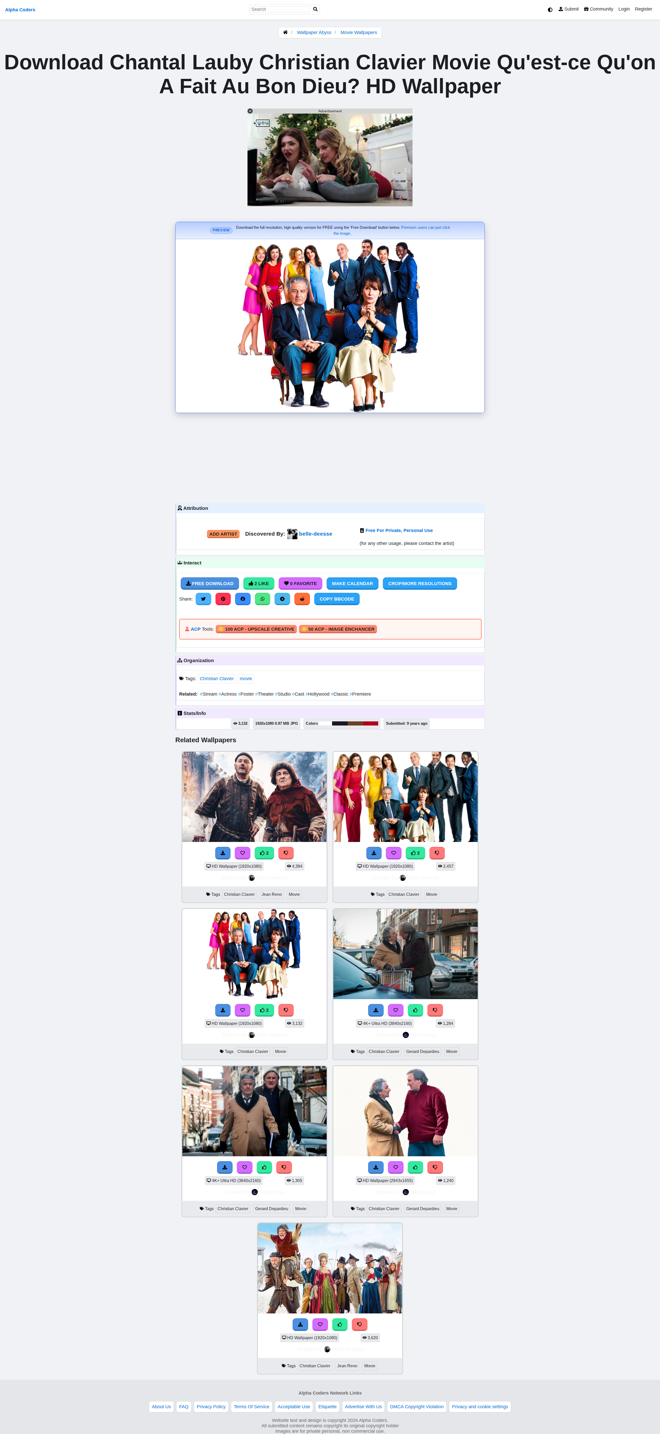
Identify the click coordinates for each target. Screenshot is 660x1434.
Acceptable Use (294, 1406)
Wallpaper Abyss (314, 32)
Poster (246, 694)
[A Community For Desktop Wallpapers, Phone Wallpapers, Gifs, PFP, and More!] (285, 32)
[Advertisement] (330, 457)
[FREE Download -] (223, 853)
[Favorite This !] (242, 853)
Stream (209, 694)
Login (624, 9)
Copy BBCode (337, 599)
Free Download (212, 583)
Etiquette (327, 1406)
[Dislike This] (286, 853)
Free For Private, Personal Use (399, 530)
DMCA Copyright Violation (417, 1406)
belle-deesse (315, 534)
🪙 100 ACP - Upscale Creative (256, 629)
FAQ (183, 1406)
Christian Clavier (217, 678)
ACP (196, 629)
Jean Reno (272, 894)
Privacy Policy (211, 1406)
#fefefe (325, 723)
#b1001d (370, 723)
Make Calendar (352, 583)
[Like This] (415, 1010)
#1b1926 (340, 723)
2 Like (261, 583)
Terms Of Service (251, 1406)
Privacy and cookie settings (480, 1406)
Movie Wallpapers (359, 32)
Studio (283, 694)
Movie (294, 894)
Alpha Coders (20, 9)
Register (643, 9)
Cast (299, 694)
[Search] (315, 9)
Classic (340, 694)
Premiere (360, 694)
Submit (571, 9)
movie (246, 678)
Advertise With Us (363, 1406)
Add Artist (223, 534)
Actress (228, 694)
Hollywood (318, 694)
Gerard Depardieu (422, 1051)
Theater (265, 694)
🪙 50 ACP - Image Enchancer (338, 629)
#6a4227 (355, 723)
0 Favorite (303, 583)
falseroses (423, 1035)
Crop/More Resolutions (420, 583)
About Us (161, 1406)
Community (601, 9)
